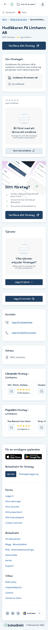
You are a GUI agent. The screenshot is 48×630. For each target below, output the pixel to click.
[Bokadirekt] (11, 4)
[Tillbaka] (5, 4)
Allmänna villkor (13, 598)
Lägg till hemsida (22, 298)
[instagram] (7, 613)
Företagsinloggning (28, 474)
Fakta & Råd (11, 555)
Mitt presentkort (13, 512)
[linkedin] (13, 613)
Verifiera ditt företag (22, 45)
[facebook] (18, 613)
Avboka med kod (13, 523)
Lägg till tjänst (22, 282)
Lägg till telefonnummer (24, 332)
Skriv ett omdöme (22, 150)
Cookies (9, 592)
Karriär (8, 560)
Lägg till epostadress (22, 322)
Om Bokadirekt (12, 539)
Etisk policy (10, 582)
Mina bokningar (13, 501)
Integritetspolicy (13, 587)
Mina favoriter (12, 506)
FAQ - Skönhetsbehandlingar (19, 549)
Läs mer (11, 474)
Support (9, 566)
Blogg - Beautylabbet (16, 544)
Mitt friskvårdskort (14, 517)
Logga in (9, 496)
